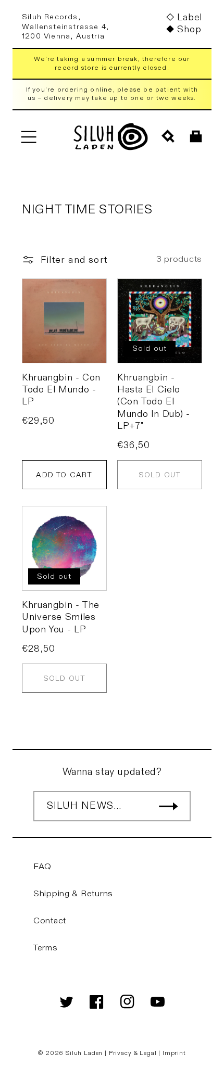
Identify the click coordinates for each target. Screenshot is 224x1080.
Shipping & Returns (73, 893)
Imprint (174, 1053)
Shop (189, 29)
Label (189, 17)
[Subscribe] (168, 806)
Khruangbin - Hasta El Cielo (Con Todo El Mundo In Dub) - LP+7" (153, 402)
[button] (28, 136)
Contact (49, 920)
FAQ (42, 866)
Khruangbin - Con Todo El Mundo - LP (61, 390)
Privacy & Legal (133, 1053)
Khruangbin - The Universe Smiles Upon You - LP (60, 617)
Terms (45, 948)
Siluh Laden (84, 1053)
